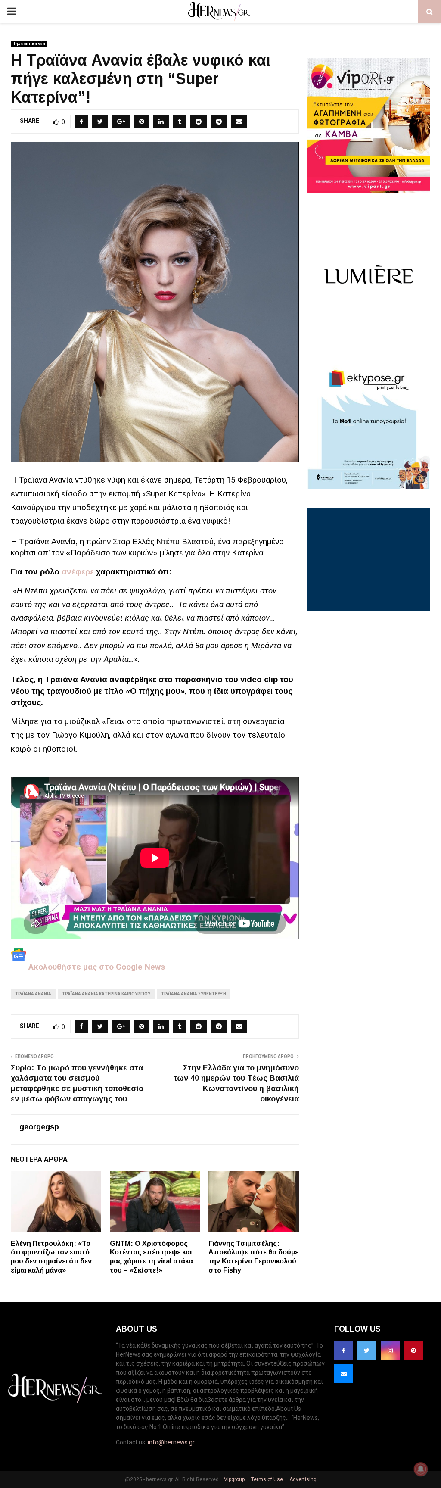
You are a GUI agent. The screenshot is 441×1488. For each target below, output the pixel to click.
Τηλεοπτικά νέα (29, 43)
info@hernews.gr (171, 1442)
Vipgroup (234, 1479)
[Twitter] (366, 1350)
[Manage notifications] (421, 1469)
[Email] (343, 1373)
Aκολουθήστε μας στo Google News (95, 967)
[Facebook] (343, 1350)
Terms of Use (266, 1479)
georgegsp (39, 1127)
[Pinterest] (413, 1350)
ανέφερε (78, 571)
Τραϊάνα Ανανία (33, 994)
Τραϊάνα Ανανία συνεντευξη (193, 994)
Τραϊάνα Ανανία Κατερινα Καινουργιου (106, 994)
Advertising (302, 1479)
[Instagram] (390, 1350)
